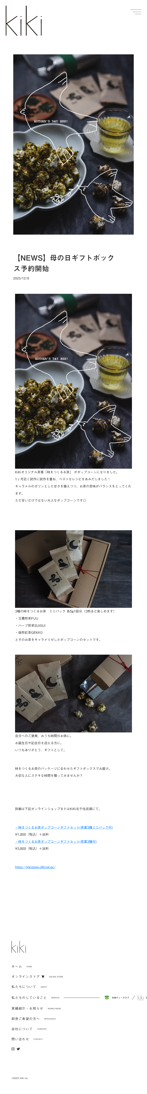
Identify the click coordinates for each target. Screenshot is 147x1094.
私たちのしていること (29, 997)
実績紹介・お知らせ (27, 1008)
